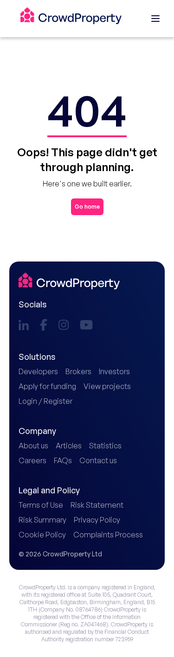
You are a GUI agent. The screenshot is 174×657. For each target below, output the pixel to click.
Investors (114, 371)
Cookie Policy (42, 534)
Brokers (78, 371)
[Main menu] (155, 18)
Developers (38, 371)
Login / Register (45, 401)
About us (33, 445)
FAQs (63, 460)
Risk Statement (97, 505)
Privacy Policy (97, 519)
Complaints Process (108, 534)
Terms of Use (41, 505)
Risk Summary (42, 519)
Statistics (105, 445)
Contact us (98, 460)
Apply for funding (47, 386)
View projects (107, 386)
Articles (69, 445)
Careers (32, 460)
